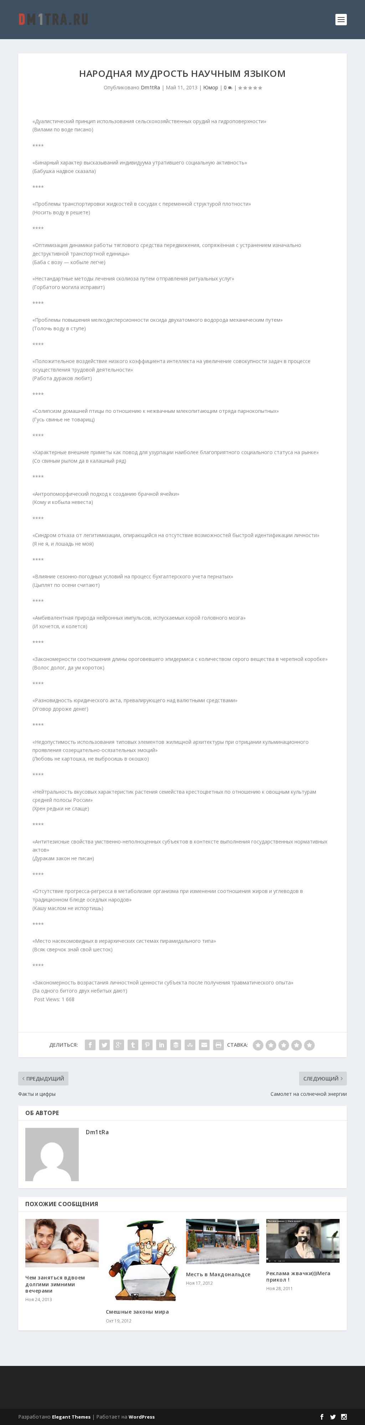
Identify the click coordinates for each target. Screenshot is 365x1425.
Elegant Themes (71, 1417)
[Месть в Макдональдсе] (222, 1241)
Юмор (210, 87)
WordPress (142, 1417)
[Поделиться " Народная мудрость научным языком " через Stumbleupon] (190, 1045)
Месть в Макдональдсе (218, 1274)
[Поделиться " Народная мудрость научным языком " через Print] (218, 1045)
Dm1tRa (150, 87)
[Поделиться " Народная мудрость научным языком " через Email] (204, 1045)
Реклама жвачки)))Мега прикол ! (298, 1276)
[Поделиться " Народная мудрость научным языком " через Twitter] (104, 1045)
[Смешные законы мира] (142, 1260)
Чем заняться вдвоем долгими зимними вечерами (55, 1284)
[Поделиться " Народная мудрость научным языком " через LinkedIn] (161, 1045)
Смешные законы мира (137, 1311)
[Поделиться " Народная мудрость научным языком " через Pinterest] (147, 1045)
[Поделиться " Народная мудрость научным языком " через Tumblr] (133, 1045)
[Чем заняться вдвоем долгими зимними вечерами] (61, 1243)
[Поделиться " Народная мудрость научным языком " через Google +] (119, 1045)
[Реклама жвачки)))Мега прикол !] (302, 1241)
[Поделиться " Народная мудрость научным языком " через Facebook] (90, 1045)
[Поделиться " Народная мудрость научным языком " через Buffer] (176, 1045)
